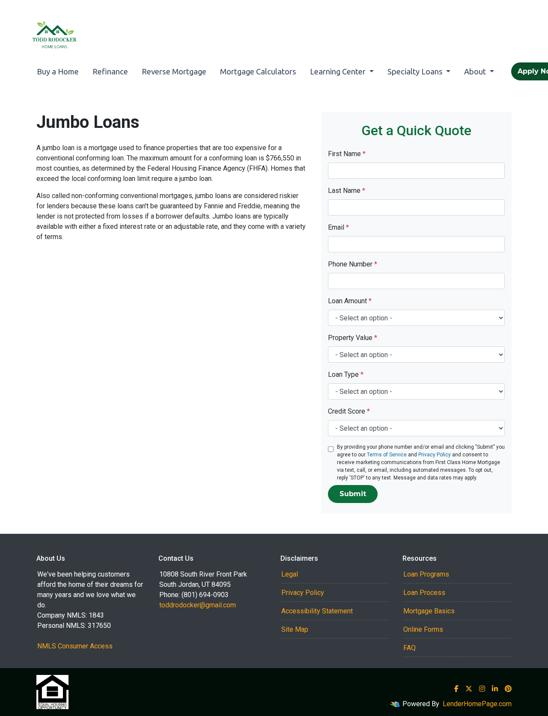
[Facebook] (456, 688)
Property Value (352, 338)
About (476, 71)
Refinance (110, 71)
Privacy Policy (434, 455)
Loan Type (345, 374)
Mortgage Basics (429, 611)
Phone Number (352, 264)
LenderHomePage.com (477, 704)
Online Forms (423, 629)
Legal (289, 574)
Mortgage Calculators (258, 71)
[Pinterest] (508, 688)
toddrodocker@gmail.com (197, 605)
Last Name (346, 190)
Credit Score (349, 411)
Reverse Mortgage (174, 71)
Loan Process (424, 593)
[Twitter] (468, 688)
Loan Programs (426, 574)
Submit (353, 494)
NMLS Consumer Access (75, 646)
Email (338, 227)
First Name (347, 154)
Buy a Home (58, 71)
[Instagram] (482, 688)
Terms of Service (387, 455)
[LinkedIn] (495, 688)
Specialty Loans (415, 71)
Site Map (294, 629)
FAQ (409, 648)
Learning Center (338, 71)
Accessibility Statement (317, 611)
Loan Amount (350, 301)
